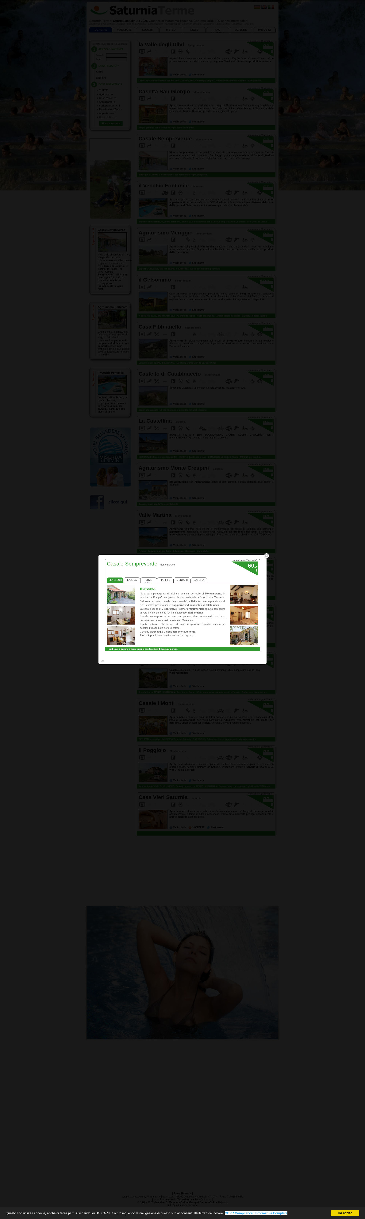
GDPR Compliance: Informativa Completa (256, 1213)
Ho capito (345, 1213)
